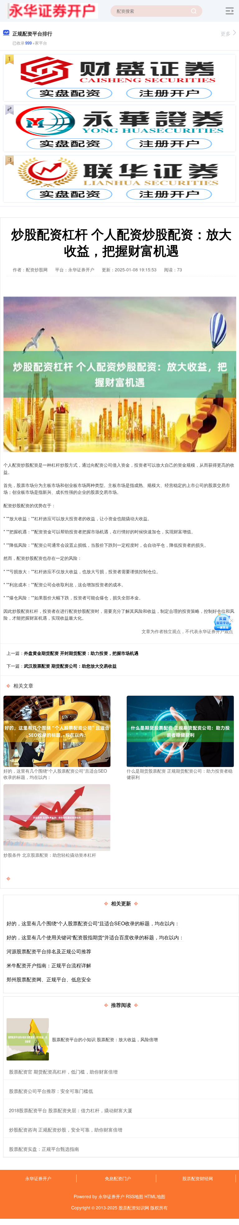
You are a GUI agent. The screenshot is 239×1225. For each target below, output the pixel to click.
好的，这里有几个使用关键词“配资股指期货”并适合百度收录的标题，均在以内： (95, 937)
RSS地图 (134, 1196)
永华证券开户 (38, 1178)
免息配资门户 (118, 1178)
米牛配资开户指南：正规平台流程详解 (49, 965)
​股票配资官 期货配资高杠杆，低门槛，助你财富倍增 (63, 1071)
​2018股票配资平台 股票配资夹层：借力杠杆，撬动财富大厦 (70, 1110)
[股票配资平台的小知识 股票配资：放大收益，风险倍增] (28, 1039)
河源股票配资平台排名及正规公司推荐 (49, 951)
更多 (226, 33)
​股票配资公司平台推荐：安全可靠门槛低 (51, 1091)
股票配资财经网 (197, 1178)
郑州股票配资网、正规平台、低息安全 (49, 979)
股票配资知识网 (134, 1207)
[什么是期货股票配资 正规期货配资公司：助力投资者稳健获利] (180, 730)
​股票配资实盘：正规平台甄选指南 (44, 1149)
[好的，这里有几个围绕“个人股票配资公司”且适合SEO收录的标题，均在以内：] (56, 730)
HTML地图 (154, 1196)
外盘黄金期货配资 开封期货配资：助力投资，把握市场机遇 (81, 653)
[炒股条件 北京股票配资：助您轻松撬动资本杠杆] (56, 817)
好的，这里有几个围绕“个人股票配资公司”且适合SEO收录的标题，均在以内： (93, 923)
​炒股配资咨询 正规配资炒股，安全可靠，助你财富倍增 (65, 1129)
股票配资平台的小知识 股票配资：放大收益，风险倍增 (105, 1039)
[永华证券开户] (51, 10)
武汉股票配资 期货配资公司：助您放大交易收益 (70, 666)
